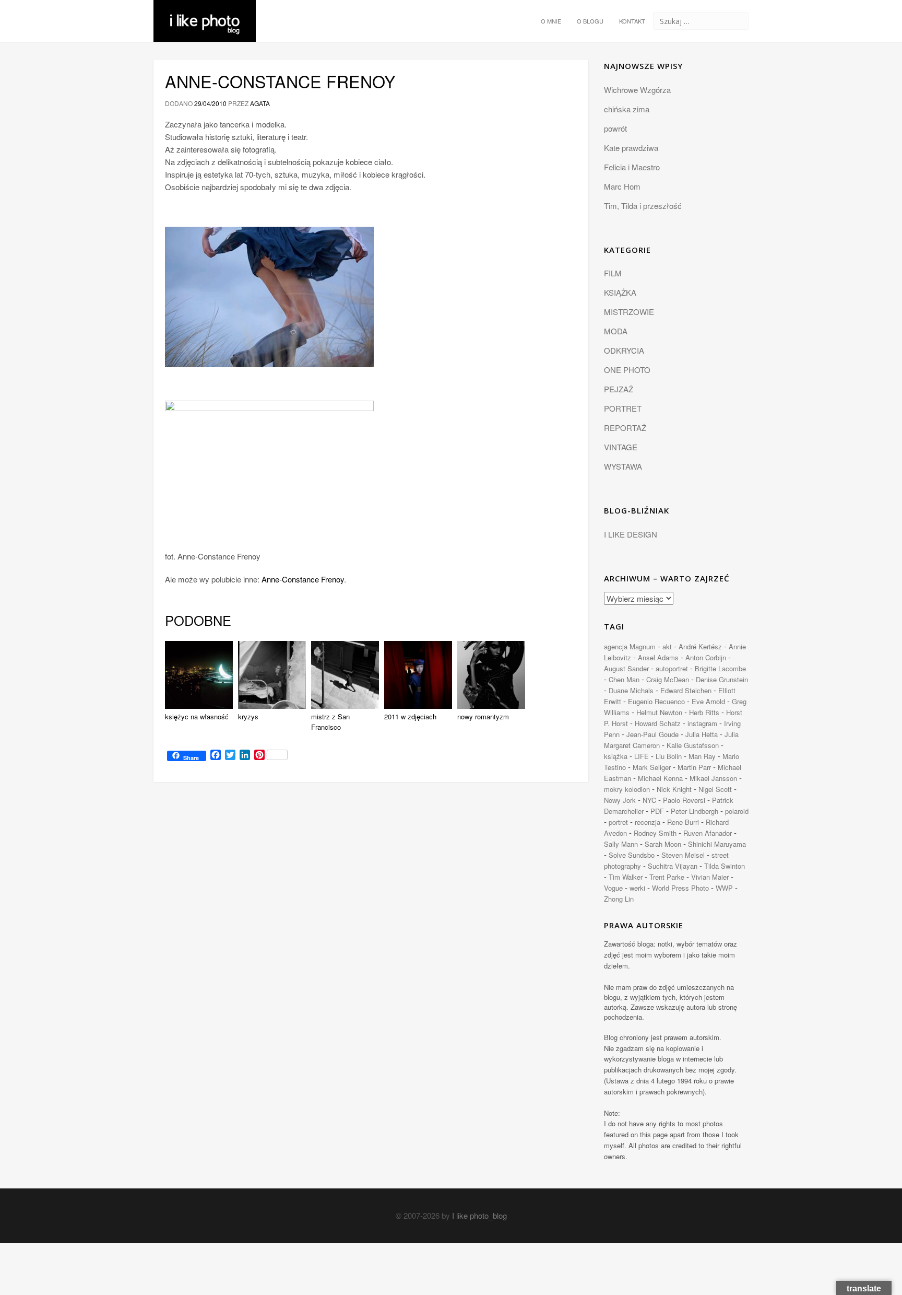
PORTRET (623, 408)
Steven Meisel (683, 855)
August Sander (626, 668)
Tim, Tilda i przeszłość (643, 205)
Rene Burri (683, 822)
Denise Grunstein (722, 679)
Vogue (613, 888)
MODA (615, 330)
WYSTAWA (623, 466)
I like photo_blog (479, 1215)
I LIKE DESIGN (630, 534)
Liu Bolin (669, 756)
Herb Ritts (704, 712)
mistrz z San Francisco (330, 721)
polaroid (737, 811)
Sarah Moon (663, 844)
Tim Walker (626, 877)
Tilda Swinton (724, 866)
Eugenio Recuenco (656, 701)
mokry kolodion (627, 789)
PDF (657, 811)
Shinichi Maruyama (717, 844)
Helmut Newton (659, 712)
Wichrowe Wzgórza (637, 89)
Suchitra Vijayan (672, 866)
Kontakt (632, 21)
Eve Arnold (708, 701)
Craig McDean (667, 679)
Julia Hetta (701, 734)
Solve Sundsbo (632, 855)
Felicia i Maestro (632, 166)
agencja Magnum (630, 646)
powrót (615, 128)
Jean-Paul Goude (652, 734)
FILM (613, 272)
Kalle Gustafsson (693, 745)
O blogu (590, 21)
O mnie (551, 21)
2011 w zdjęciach (410, 716)
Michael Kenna (660, 778)
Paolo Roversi (684, 800)
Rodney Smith (655, 833)
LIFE (641, 756)
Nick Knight (674, 789)
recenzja (647, 822)
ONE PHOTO (627, 369)
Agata (260, 103)
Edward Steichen (685, 690)
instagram (702, 723)
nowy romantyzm (483, 716)
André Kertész (700, 646)
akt (667, 646)
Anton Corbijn (705, 657)
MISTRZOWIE (629, 311)
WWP (724, 888)
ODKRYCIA (624, 350)
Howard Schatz (658, 723)
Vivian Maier (710, 877)
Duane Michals (631, 690)
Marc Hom (622, 186)
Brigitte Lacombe (720, 668)
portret (618, 822)
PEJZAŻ (618, 388)
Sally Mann (621, 844)
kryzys (248, 716)
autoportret (672, 668)
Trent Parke (666, 877)
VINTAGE (620, 446)
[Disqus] (370, 933)
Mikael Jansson (713, 778)
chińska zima (626, 108)
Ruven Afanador (707, 833)
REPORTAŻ (625, 427)
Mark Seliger (652, 767)
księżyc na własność (197, 716)
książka (615, 756)
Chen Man (624, 679)
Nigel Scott (715, 789)
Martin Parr (694, 767)
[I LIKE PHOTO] (205, 13)
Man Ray (702, 756)
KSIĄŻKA (620, 292)
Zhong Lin (619, 899)
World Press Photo (680, 888)
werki (637, 888)
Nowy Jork (620, 800)
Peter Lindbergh (694, 811)
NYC (649, 800)
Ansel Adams (658, 657)
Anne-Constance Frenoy (280, 81)
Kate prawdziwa (631, 147)
